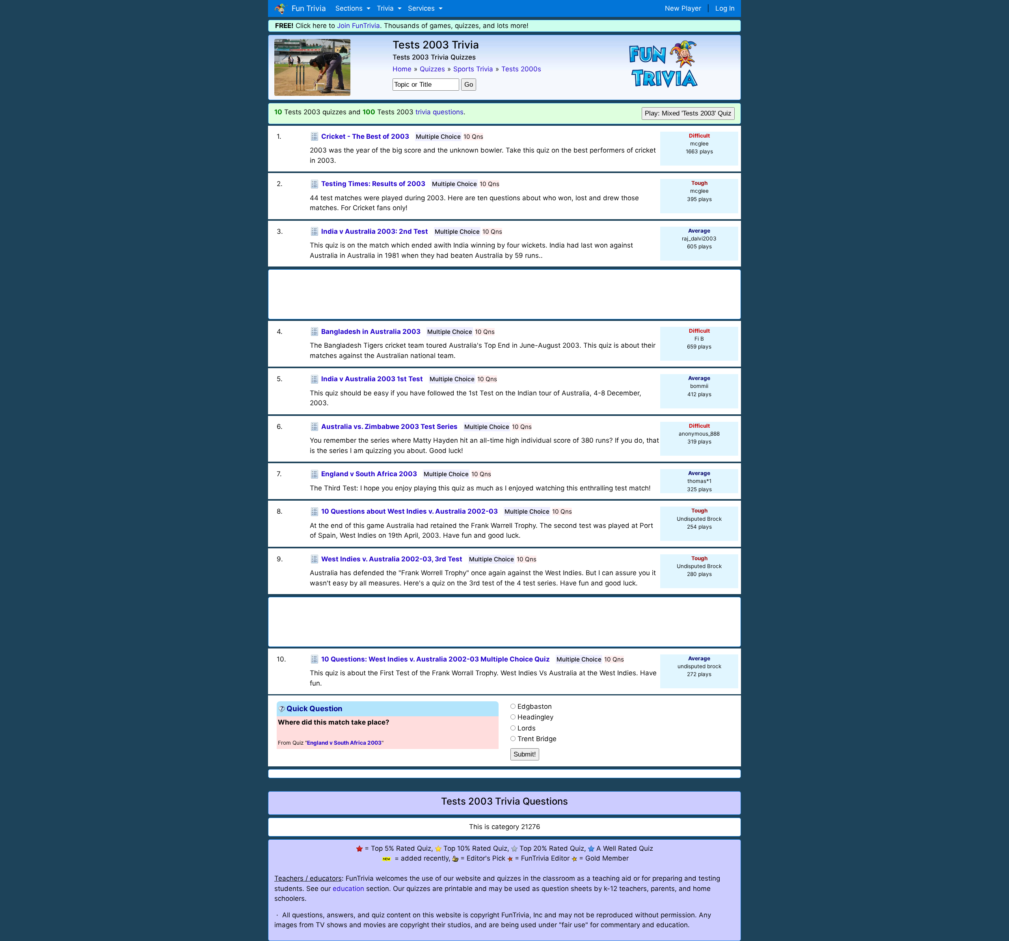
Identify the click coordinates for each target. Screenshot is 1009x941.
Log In (725, 8)
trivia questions (439, 112)
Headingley (535, 717)
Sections (350, 8)
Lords (527, 728)
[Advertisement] (504, 291)
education (348, 889)
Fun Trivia (307, 8)
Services (422, 8)
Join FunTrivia (358, 26)
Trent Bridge (537, 739)
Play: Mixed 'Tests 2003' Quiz (688, 113)
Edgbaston (535, 706)
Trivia (386, 8)
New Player (683, 8)
